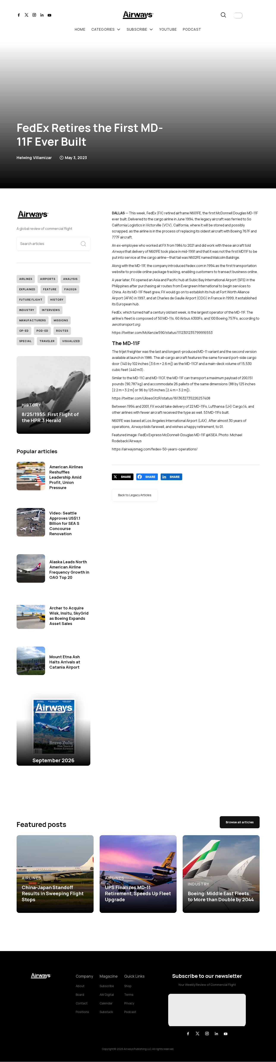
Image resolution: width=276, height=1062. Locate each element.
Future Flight (30, 299)
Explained (27, 289)
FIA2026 (70, 289)
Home (80, 29)
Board (80, 995)
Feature (49, 289)
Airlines (26, 279)
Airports (47, 279)
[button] (238, 15)
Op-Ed (24, 331)
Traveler (47, 341)
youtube (168, 29)
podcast (192, 29)
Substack (106, 1012)
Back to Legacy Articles (134, 495)
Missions (61, 320)
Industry (26, 310)
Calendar (106, 1003)
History (56, 299)
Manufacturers (32, 320)
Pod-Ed (42, 331)
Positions (82, 1012)
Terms (128, 995)
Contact (82, 1003)
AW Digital (107, 995)
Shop (128, 986)
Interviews (51, 310)
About (80, 986)
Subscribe (107, 986)
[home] (138, 15)
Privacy (129, 1003)
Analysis (70, 279)
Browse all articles (240, 822)
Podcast (130, 1012)
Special (25, 341)
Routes (62, 331)
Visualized (71, 341)
